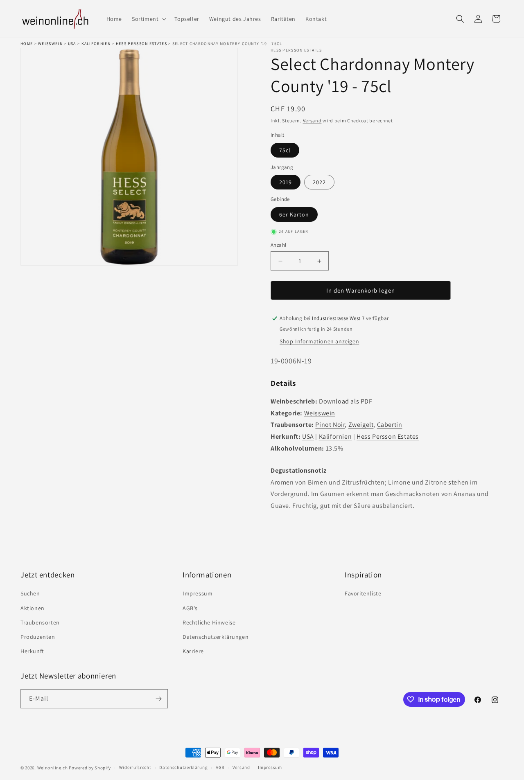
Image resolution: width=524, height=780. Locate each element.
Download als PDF (346, 401)
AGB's (190, 608)
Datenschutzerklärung (183, 767)
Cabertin (389, 424)
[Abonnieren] (158, 698)
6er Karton (294, 214)
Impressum (197, 593)
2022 (319, 182)
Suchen (30, 593)
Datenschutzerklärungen (215, 636)
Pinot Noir (330, 424)
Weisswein (50, 43)
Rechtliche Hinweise (209, 622)
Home (26, 43)
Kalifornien (96, 43)
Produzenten (37, 636)
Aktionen (32, 608)
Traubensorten (40, 622)
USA (72, 43)
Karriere (193, 651)
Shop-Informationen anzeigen (319, 341)
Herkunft (32, 651)
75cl (285, 150)
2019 (285, 182)
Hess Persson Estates (141, 43)
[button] (148, 18)
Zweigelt (361, 424)
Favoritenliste (363, 593)
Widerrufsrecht (135, 767)
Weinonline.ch (52, 768)
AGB (220, 767)
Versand (312, 120)
